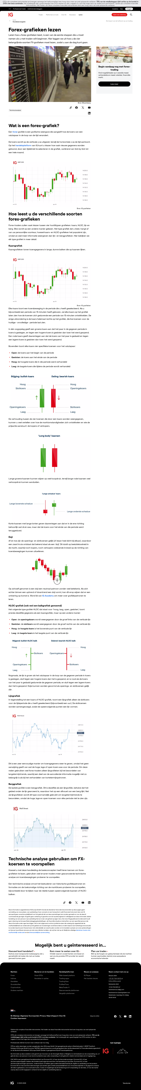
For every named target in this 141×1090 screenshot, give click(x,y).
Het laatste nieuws (91, 978)
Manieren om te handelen (44, 972)
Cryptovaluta (15, 987)
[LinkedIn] (89, 113)
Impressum (22, 1018)
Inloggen (129, 9)
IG (11, 1016)
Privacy (43, 1016)
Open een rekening (119, 14)
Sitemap (16, 1016)
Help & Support (52, 1016)
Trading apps (64, 978)
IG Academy (48, 595)
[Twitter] (83, 107)
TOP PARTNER (115, 1043)
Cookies (14, 1018)
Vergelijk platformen (67, 993)
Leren (81, 15)
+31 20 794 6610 (115, 978)
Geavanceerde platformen (69, 990)
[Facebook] (76, 107)
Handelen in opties (41, 978)
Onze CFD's (38, 975)
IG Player (87, 975)
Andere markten (17, 990)
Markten (14, 972)
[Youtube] (89, 107)
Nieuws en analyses (91, 972)
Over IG (63, 15)
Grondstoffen (16, 984)
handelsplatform (23, 145)
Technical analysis (15, 110)
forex (15, 131)
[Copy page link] (70, 107)
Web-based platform (67, 975)
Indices (13, 978)
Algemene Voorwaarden (29, 1016)
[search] (131, 15)
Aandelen (14, 981)
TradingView (64, 981)
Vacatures (126, 1083)
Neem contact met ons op (119, 972)
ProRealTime (64, 984)
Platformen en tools (52, 15)
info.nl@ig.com (114, 981)
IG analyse (72, 15)
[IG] (11, 15)
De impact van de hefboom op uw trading (119, 21)
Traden (41, 15)
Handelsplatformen (66, 972)
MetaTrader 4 (64, 987)
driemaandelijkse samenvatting (39, 932)
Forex (13, 975)
